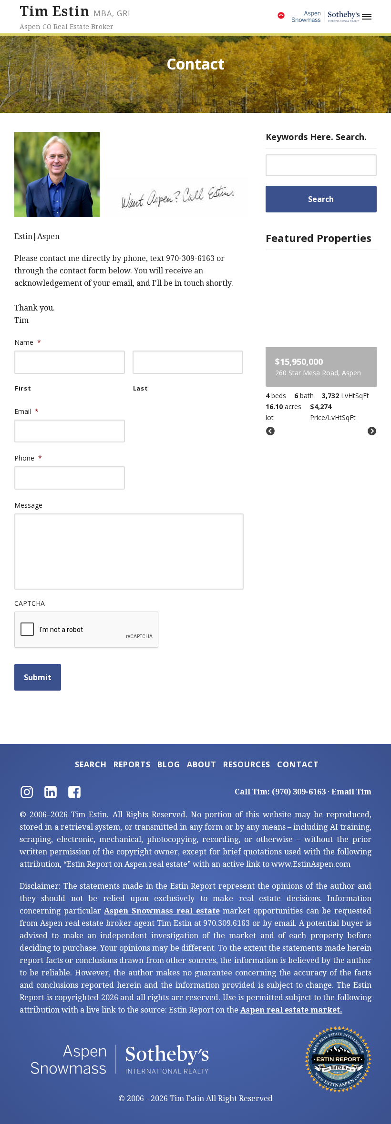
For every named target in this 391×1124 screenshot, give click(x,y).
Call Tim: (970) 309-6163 (280, 791)
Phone (28, 458)
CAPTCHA (29, 603)
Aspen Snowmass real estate (161, 910)
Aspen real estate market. (291, 1009)
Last (140, 388)
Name (27, 342)
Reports (132, 764)
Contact (298, 764)
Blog (168, 764)
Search (91, 764)
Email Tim (351, 791)
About (201, 764)
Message (28, 505)
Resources (246, 764)
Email (26, 411)
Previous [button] (270, 431)
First (23, 388)
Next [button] (372, 431)
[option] (321, 339)
